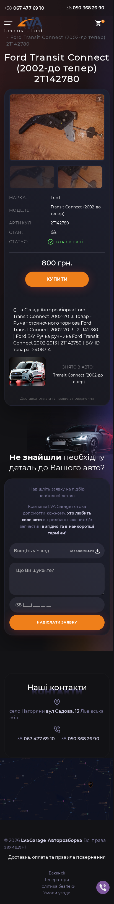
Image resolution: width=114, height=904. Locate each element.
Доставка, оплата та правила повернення (57, 398)
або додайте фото (82, 550)
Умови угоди (57, 892)
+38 (24, 8)
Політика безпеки (57, 886)
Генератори (57, 879)
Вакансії (57, 873)
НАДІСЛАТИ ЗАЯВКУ (57, 622)
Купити (57, 279)
